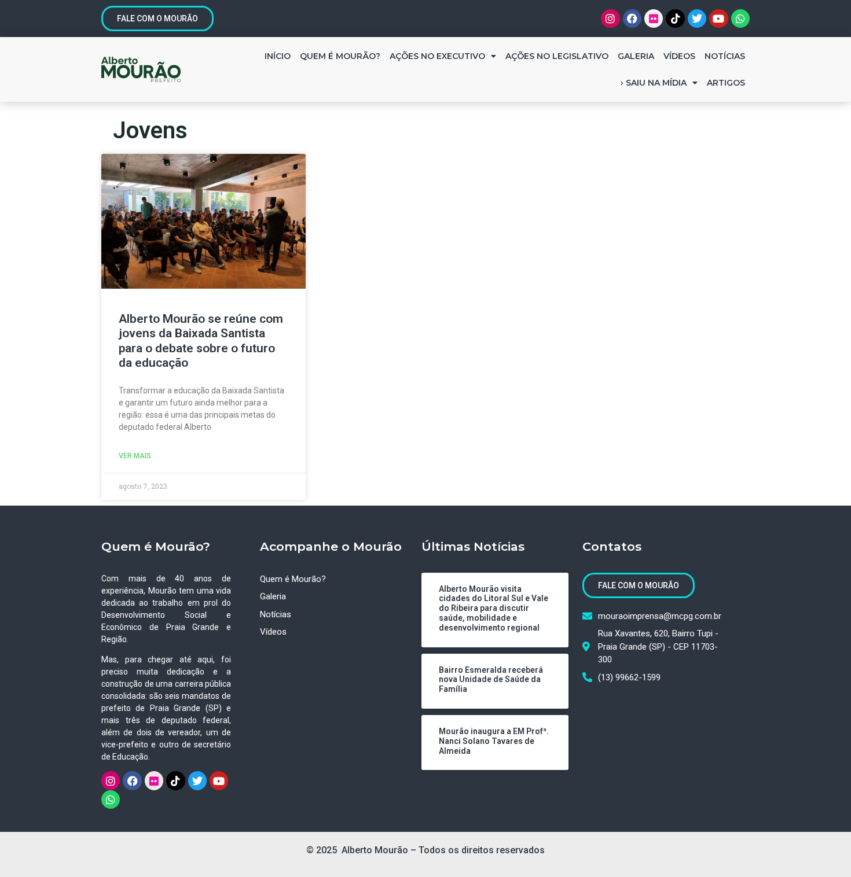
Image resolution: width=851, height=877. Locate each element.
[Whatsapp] (740, 18)
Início (278, 56)
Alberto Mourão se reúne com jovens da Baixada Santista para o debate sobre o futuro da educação (201, 341)
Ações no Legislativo (556, 56)
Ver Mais (135, 456)
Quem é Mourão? (340, 56)
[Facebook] (632, 18)
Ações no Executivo (437, 56)
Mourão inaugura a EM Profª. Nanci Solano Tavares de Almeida (494, 741)
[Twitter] (697, 18)
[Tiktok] (675, 18)
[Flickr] (653, 18)
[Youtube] (718, 18)
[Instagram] (610, 18)
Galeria (636, 56)
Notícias (725, 56)
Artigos (726, 83)
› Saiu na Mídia (654, 83)
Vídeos (679, 56)
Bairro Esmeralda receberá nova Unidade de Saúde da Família (491, 679)
